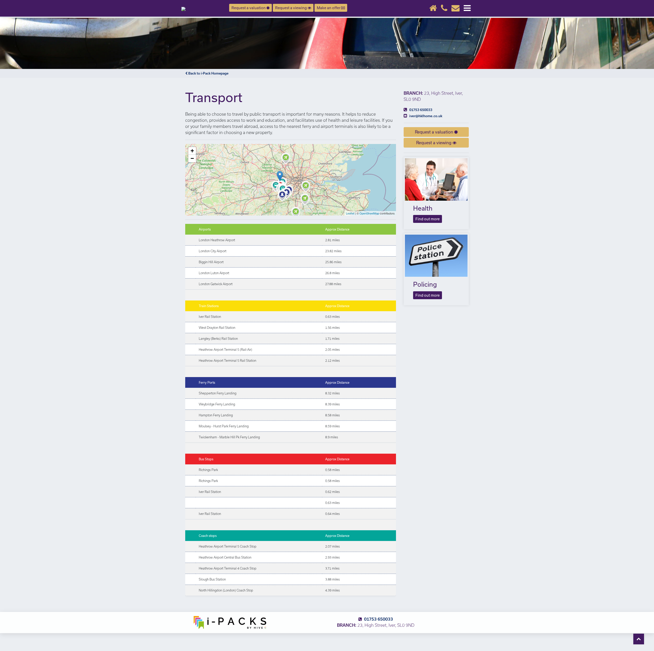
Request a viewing (291, 8)
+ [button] (192, 151)
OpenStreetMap (369, 213)
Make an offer (329, 8)
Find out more (427, 219)
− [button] (192, 158)
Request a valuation (248, 8)
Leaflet (350, 213)
